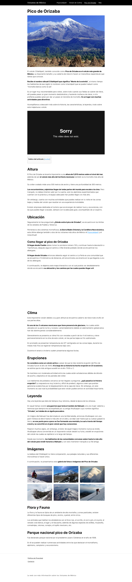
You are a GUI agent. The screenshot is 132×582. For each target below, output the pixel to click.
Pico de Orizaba (90, 3)
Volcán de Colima (75, 3)
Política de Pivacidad (35, 558)
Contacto (31, 561)
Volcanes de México (36, 3)
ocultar (47, 159)
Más (100, 3)
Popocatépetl (62, 3)
